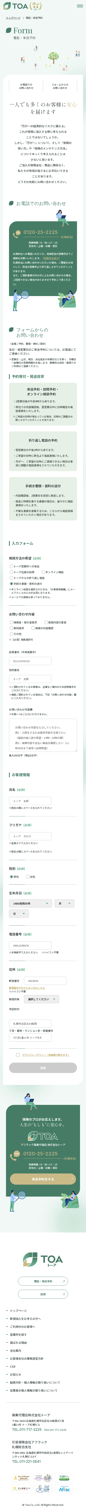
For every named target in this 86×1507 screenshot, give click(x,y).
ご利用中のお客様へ (22, 1327)
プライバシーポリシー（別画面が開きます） (46, 1054)
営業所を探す (51, 258)
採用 (43, 1294)
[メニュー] (80, 6)
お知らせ (15, 1374)
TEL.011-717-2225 (27, 1429)
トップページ (13, 17)
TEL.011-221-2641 (26, 1461)
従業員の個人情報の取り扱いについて (34, 1390)
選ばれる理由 (18, 1343)
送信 (43, 1068)
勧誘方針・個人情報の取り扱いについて (35, 1382)
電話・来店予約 (43, 1281)
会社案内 (15, 1350)
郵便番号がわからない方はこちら (27, 987)
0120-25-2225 (41, 232)
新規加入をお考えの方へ (25, 1319)
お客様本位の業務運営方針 (27, 1358)
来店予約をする (43, 1179)
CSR (12, 1366)
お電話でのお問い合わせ (26, 86)
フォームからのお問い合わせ (60, 86)
